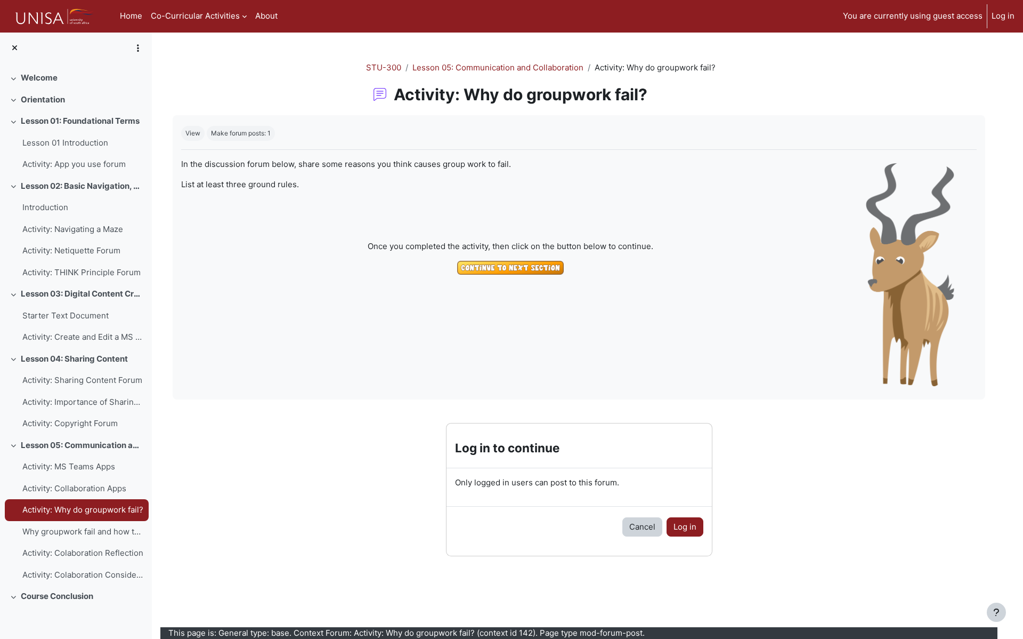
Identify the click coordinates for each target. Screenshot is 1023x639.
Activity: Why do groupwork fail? (82, 510)
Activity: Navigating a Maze (72, 229)
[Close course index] (15, 48)
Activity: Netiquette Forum (71, 250)
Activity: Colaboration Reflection (82, 553)
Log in (1003, 16)
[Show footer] (996, 612)
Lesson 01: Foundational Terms (80, 121)
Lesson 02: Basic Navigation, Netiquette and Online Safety (82, 186)
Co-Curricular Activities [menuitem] (195, 16)
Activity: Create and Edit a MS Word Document (82, 337)
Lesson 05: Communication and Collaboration (82, 445)
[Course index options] (138, 48)
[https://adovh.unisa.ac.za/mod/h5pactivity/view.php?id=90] (510, 270)
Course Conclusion (57, 596)
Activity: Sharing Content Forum (82, 380)
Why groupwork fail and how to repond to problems (82, 531)
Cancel (642, 527)
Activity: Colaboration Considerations (82, 575)
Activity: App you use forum (74, 164)
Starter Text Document (65, 315)
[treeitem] (75, 78)
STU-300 (383, 67)
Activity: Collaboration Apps (74, 488)
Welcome (39, 78)
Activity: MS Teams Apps (68, 466)
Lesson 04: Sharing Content (74, 359)
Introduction (45, 207)
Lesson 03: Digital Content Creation (82, 294)
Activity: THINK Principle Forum (81, 272)
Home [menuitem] (131, 16)
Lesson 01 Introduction (65, 143)
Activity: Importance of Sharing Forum (82, 402)
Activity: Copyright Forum (70, 423)
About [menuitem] (266, 16)
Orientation (43, 99)
